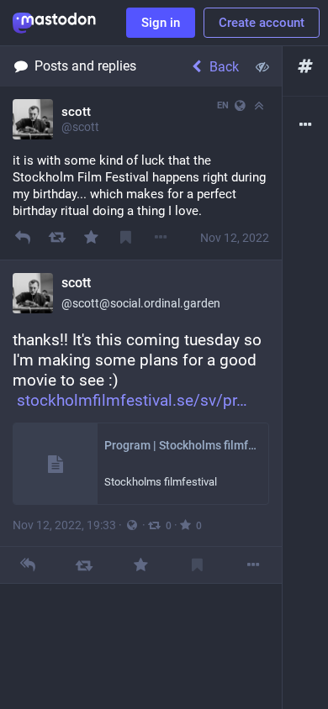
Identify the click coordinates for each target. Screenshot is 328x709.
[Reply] (22, 237)
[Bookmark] (125, 237)
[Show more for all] (262, 66)
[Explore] (305, 66)
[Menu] (161, 237)
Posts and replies (85, 66)
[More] (253, 565)
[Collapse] (259, 105)
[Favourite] (91, 237)
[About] (305, 125)
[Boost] (56, 237)
